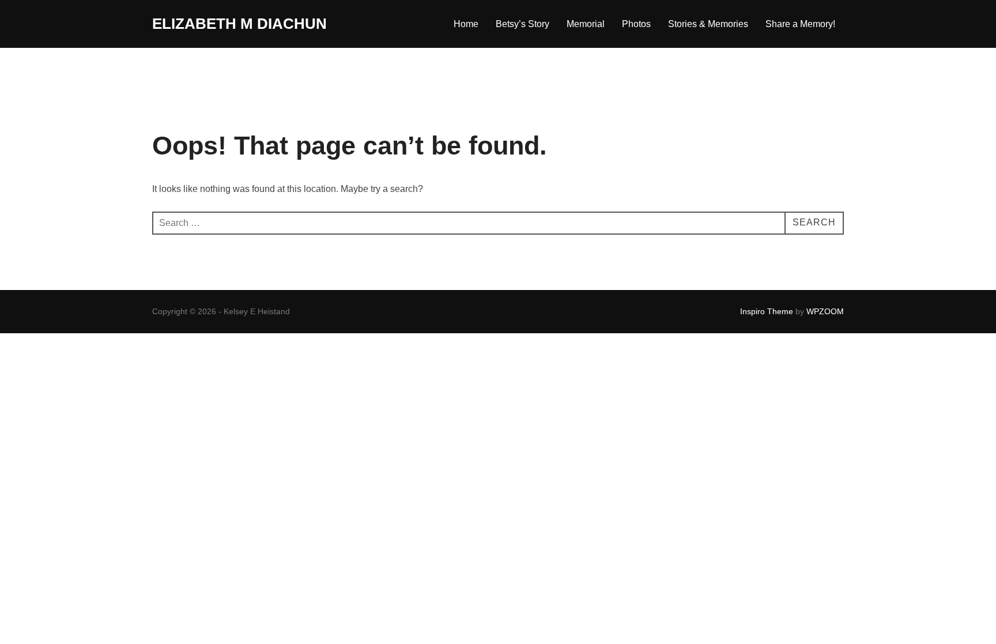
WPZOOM (825, 311)
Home (466, 24)
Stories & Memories (708, 24)
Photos (636, 24)
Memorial (586, 24)
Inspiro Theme (766, 311)
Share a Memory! (800, 24)
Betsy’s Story (522, 24)
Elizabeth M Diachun (239, 23)
